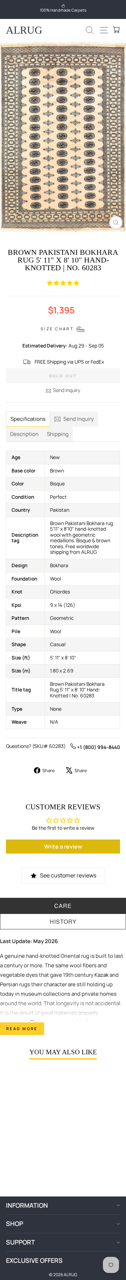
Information (27, 1205)
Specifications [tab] (28, 419)
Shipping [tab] (58, 434)
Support (20, 1242)
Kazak (101, 975)
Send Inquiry (66, 390)
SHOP (14, 1223)
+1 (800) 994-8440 (98, 747)
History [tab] (63, 921)
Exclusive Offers (34, 1260)
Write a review (63, 846)
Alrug (24, 30)
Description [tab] (24, 434)
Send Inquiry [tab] (78, 419)
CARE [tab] (63, 906)
